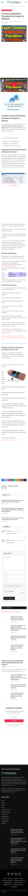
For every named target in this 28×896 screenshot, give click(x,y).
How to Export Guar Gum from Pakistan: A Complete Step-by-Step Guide (18, 637)
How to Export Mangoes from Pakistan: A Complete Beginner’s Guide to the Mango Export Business (12, 510)
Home (2, 6)
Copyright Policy (5, 821)
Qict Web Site (7, 240)
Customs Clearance (7, 10)
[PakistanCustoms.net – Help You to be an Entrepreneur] (14, 2)
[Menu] (2, 2)
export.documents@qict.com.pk (9, 266)
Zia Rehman (8, 531)
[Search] (26, 2)
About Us (3, 803)
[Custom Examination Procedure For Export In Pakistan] (14, 33)
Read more (12, 785)
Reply (24, 536)
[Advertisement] (14, 60)
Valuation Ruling (5, 816)
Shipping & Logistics (5, 812)
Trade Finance (4, 814)
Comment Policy (5, 819)
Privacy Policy (12, 726)
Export (2, 805)
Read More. (16, 791)
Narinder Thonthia (13, 486)
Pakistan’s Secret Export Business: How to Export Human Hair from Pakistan (17, 618)
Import (3, 807)
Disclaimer (3, 823)
